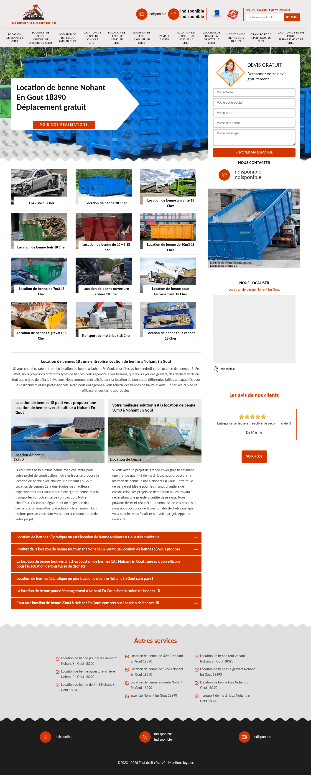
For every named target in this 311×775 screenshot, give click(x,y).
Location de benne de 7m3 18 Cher (68, 38)
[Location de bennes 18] (31, 14)
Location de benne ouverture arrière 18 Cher (40, 37)
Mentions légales (181, 763)
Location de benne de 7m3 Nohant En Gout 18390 (88, 687)
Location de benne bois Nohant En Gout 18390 (225, 685)
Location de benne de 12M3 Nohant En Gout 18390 (156, 672)
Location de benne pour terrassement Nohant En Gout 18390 (89, 661)
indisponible (157, 14)
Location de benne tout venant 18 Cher (186, 37)
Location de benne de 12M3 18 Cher (117, 37)
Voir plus (254, 456)
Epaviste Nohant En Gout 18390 (153, 696)
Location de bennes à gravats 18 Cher (211, 37)
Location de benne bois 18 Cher (236, 38)
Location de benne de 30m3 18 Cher (92, 37)
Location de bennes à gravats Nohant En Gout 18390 (227, 672)
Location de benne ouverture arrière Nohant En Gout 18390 (88, 674)
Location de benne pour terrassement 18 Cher (291, 37)
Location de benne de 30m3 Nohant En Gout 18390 (156, 658)
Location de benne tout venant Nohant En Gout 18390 (222, 658)
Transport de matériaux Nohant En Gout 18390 (225, 698)
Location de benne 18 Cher (14, 38)
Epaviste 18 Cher (163, 38)
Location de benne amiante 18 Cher (141, 37)
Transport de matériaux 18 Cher (261, 38)
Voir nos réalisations (64, 125)
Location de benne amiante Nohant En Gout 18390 (156, 685)
